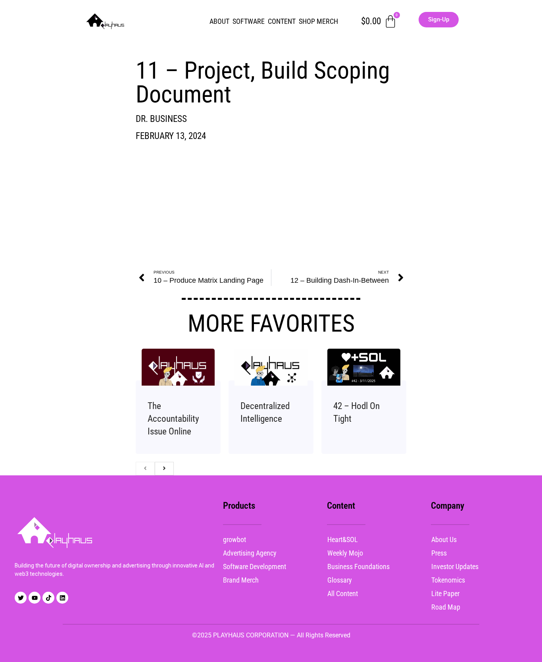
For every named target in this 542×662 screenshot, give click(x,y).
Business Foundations (358, 566)
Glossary (339, 580)
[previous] (145, 468)
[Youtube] (34, 598)
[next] (164, 468)
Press (439, 553)
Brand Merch (241, 580)
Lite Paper (445, 593)
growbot (234, 539)
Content (282, 21)
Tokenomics (448, 580)
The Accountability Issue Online (173, 419)
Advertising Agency (250, 553)
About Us (444, 539)
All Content (342, 593)
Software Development (254, 566)
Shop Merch (318, 21)
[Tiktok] (48, 598)
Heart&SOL (342, 539)
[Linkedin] (62, 598)
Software (249, 21)
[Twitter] (21, 598)
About (219, 21)
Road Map (445, 607)
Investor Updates (455, 566)
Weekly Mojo (345, 553)
